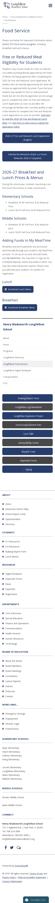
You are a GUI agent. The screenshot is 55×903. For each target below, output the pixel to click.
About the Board (13, 660)
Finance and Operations (17, 623)
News (8, 584)
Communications (13, 628)
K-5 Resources (12, 541)
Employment (11, 718)
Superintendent (12, 519)
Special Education (14, 618)
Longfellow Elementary (13, 771)
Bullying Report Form (15, 551)
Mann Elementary (11, 775)
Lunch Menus (12, 556)
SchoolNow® (21, 865)
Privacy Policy (9, 877)
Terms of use (36, 873)
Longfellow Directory (13, 357)
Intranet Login (12, 723)
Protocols (10, 691)
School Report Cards (15, 514)
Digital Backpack (13, 573)
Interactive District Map (16, 509)
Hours (6, 344)
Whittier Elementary (12, 778)
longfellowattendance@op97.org (18, 839)
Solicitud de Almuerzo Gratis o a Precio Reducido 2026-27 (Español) (27, 156)
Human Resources (14, 638)
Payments (10, 589)
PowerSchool (11, 728)
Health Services (12, 633)
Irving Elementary (10, 759)
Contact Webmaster (12, 881)
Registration (11, 594)
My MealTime (13, 258)
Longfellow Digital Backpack (17, 370)
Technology (11, 643)
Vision (8, 504)
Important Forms (13, 578)
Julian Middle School (12, 805)
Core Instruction (13, 613)
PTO (9, 384)
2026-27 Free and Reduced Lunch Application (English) (27, 138)
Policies (9, 686)
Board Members (13, 665)
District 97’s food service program (19, 44)
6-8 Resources (12, 546)
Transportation (10, 376)
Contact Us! (38, 899)
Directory (10, 524)
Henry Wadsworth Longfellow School (26, 17)
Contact (9, 696)
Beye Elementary (10, 747)
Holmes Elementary (12, 755)
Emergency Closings (15, 713)
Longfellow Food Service (15, 364)
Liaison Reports (13, 681)
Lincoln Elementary (11, 767)
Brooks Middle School (13, 797)
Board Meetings (13, 670)
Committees (11, 676)
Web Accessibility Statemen (31, 877)
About (6, 338)
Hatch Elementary (11, 751)
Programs (8, 351)
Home (5, 17)
